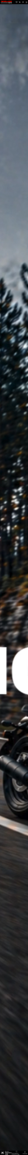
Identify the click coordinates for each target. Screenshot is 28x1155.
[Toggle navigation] (26, 2)
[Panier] (19, 2)
